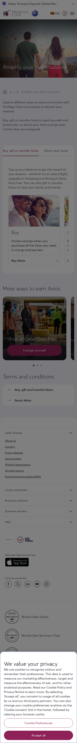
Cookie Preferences (38, 723)
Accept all (38, 735)
